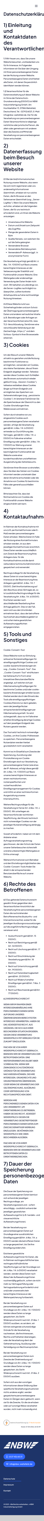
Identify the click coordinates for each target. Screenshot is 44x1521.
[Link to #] (36, 6)
